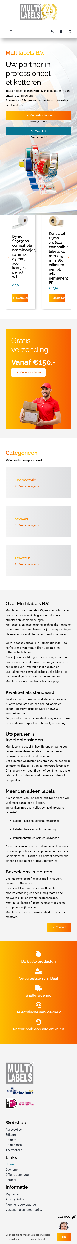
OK (64, 1237)
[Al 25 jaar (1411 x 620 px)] (38, 5)
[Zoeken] (50, 31)
